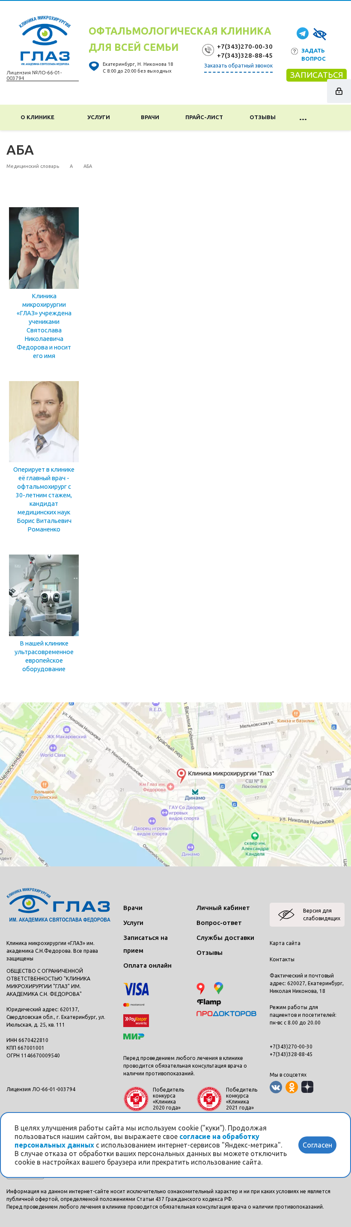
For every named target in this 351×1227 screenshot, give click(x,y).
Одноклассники (292, 1087)
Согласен (317, 1145)
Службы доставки (225, 937)
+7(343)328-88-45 (245, 55)
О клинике (39, 117)
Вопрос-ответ (219, 922)
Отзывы (263, 117)
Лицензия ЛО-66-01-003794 (40, 1089)
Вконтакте (276, 1087)
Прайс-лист (204, 117)
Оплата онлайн (147, 965)
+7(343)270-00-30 (245, 46)
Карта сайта (285, 943)
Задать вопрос (313, 54)
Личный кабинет (223, 907)
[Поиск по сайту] (331, 117)
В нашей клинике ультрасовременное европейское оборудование (44, 656)
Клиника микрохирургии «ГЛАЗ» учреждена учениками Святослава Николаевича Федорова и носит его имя (44, 325)
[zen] (307, 1087)
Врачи (150, 117)
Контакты (282, 959)
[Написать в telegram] (303, 32)
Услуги (100, 117)
